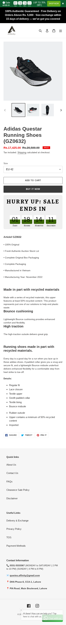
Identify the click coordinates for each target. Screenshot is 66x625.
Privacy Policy (13, 529)
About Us (11, 464)
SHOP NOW (54, 3)
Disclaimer (12, 498)
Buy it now (33, 189)
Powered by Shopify (40, 614)
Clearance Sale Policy (17, 490)
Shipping (21, 152)
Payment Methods (16, 545)
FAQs (9, 481)
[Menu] (60, 30)
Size (6, 163)
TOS (8, 537)
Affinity (27, 614)
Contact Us (12, 473)
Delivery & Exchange (17, 520)
